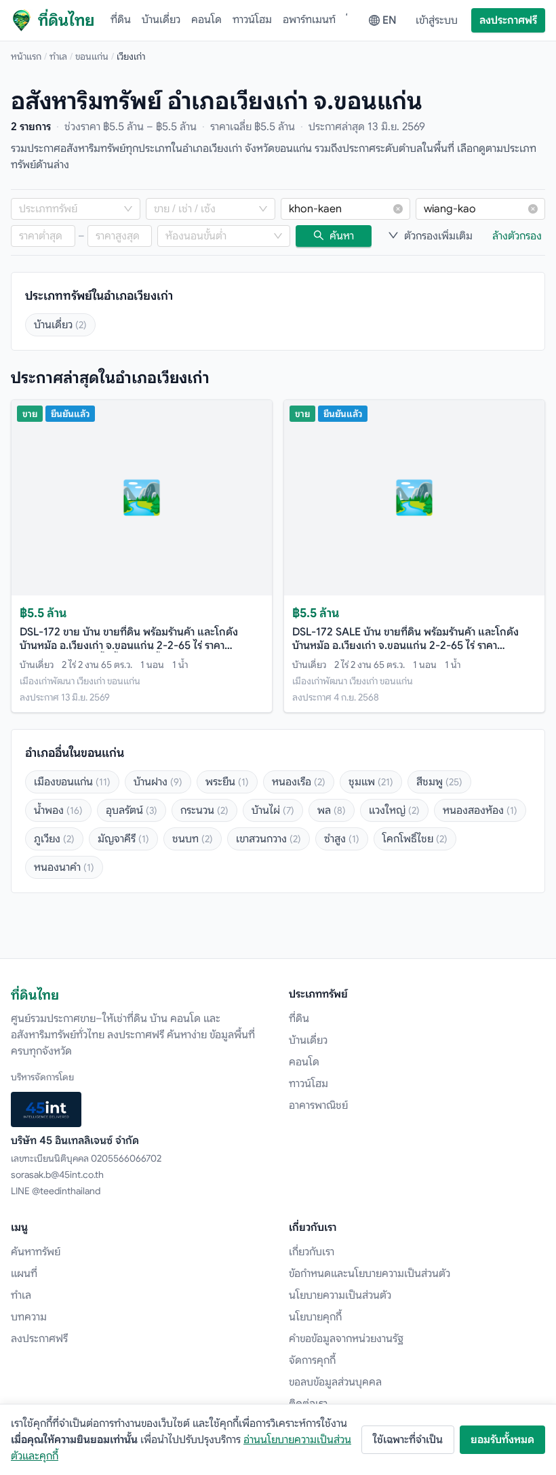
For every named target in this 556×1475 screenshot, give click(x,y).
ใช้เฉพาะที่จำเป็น (408, 1440)
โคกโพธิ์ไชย (415, 839)
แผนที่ (24, 1273)
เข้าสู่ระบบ (437, 20)
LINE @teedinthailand (55, 1191)
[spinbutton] (43, 236)
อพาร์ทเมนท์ (309, 19)
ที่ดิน (121, 19)
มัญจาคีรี (123, 839)
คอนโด (206, 19)
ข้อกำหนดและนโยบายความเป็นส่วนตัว (369, 1273)
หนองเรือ (298, 782)
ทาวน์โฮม (252, 19)
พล (331, 810)
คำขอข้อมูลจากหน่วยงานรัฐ (346, 1338)
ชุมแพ (371, 782)
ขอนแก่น (91, 56)
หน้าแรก (26, 56)
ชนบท (192, 839)
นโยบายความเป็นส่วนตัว (340, 1295)
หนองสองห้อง (480, 810)
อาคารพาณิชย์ (318, 1105)
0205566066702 (126, 1158)
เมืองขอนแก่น (72, 782)
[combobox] (69, 209)
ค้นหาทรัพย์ (35, 1252)
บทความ (29, 1317)
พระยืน (227, 782)
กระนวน (204, 810)
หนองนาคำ (64, 867)
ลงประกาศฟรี (508, 20)
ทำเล (58, 56)
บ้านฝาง (158, 782)
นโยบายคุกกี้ (315, 1317)
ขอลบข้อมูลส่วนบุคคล (335, 1382)
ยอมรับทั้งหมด (502, 1440)
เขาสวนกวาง (268, 839)
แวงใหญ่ (394, 810)
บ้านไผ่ (273, 810)
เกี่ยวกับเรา (311, 1252)
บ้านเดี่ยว (161, 19)
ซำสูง (341, 839)
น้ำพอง (58, 810)
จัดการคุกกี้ (312, 1360)
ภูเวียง (54, 839)
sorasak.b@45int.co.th (57, 1174)
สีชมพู (439, 782)
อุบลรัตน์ (131, 810)
